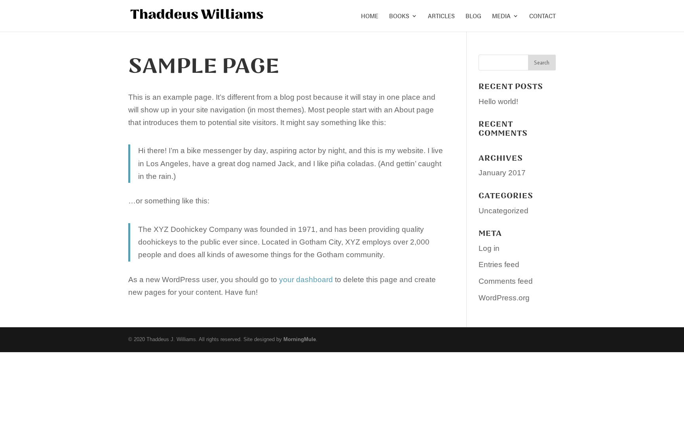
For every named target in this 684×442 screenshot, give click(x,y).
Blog (473, 16)
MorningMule (299, 339)
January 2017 (502, 173)
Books (399, 16)
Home (369, 16)
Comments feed (506, 281)
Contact (542, 16)
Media (501, 16)
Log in (489, 248)
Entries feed (499, 264)
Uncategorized (503, 211)
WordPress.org (504, 298)
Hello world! (498, 101)
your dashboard (306, 279)
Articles (441, 16)
